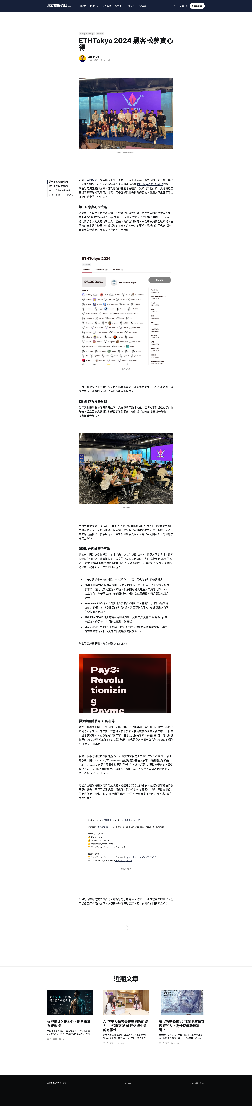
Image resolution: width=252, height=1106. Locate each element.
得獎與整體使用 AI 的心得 (61, 194)
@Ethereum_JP (132, 820)
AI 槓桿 (131, 5)
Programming (86, 33)
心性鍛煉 (107, 5)
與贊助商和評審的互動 (59, 190)
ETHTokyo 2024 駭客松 (150, 184)
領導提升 (119, 5)
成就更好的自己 (59, 5)
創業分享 (94, 5)
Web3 (100, 33)
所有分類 (143, 5)
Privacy (128, 1083)
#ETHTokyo (108, 820)
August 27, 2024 (124, 860)
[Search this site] (175, 6)
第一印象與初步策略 (58, 181)
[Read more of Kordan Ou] (82, 58)
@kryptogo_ (103, 826)
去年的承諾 (90, 180)
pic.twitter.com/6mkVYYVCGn (142, 857)
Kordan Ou (93, 56)
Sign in (183, 5)
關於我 (83, 5)
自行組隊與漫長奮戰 (58, 186)
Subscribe (197, 5)
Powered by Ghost (197, 1083)
